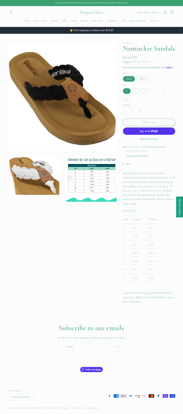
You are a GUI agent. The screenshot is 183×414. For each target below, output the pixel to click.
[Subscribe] (116, 346)
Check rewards (179, 207)
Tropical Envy (19, 408)
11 (127, 98)
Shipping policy (94, 408)
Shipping (127, 62)
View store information (137, 155)
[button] (11, 12)
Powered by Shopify (33, 408)
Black (129, 78)
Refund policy (49, 408)
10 (165, 91)
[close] (179, 30)
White (143, 78)
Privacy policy (63, 408)
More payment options (149, 138)
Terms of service (78, 408)
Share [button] (128, 163)
